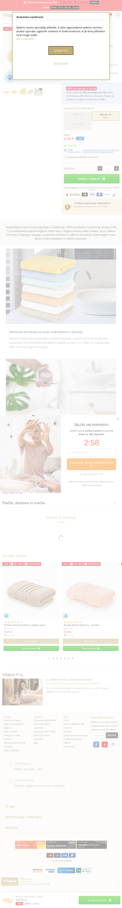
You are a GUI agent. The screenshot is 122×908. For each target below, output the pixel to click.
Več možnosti (61, 63)
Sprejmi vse (61, 50)
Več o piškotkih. (25, 39)
